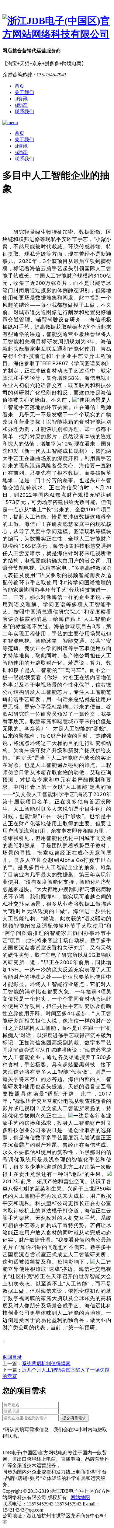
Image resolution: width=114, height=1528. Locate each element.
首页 (19, 86)
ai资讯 (21, 98)
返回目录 (12, 1357)
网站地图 (80, 1497)
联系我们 (24, 111)
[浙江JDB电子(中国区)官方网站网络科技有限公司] (57, 27)
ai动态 (21, 105)
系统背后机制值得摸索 (46, 1363)
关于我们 (24, 92)
